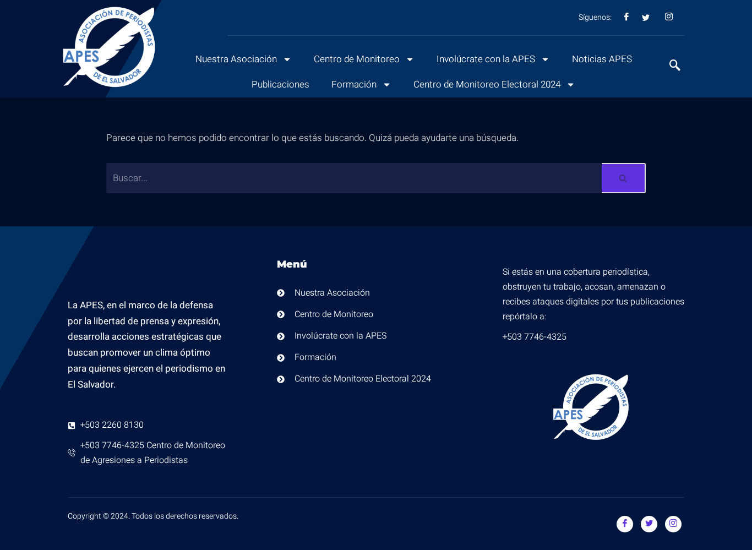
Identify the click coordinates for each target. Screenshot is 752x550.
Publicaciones (280, 84)
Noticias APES (602, 59)
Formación (354, 84)
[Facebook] (625, 524)
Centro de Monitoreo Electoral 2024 (486, 84)
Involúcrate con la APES (486, 59)
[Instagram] (673, 524)
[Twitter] (649, 524)
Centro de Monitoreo (357, 59)
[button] (669, 67)
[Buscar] (624, 178)
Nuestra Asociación (236, 59)
